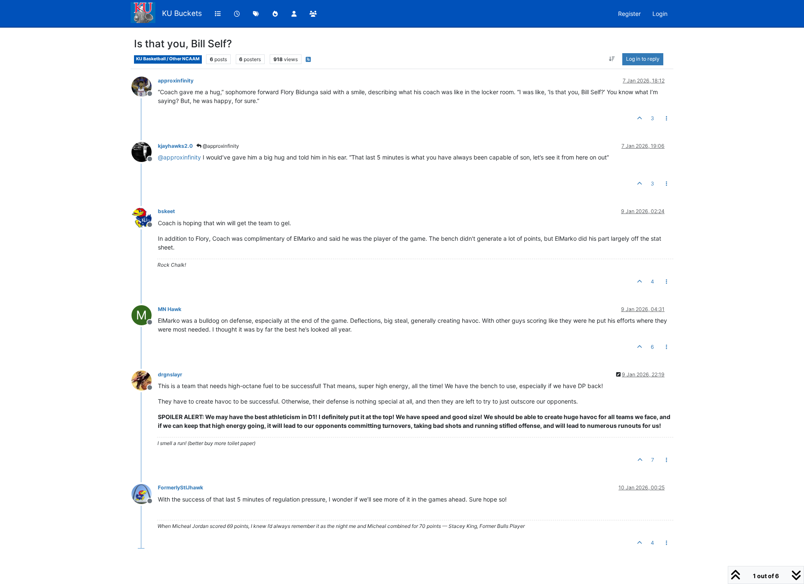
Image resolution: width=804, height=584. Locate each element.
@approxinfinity (220, 146)
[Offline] (144, 86)
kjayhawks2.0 (175, 146)
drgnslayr (170, 374)
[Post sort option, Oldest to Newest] (612, 59)
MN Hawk (169, 309)
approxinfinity (175, 80)
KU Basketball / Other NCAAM (168, 59)
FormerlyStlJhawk (180, 487)
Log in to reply (643, 59)
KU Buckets (182, 13)
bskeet (166, 211)
